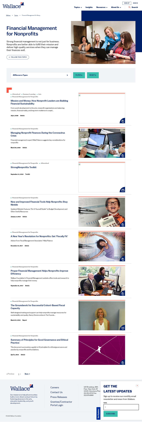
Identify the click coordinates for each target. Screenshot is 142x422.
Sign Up (126, 3)
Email (105, 403)
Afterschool (16, 94)
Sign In (135, 3)
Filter (78, 75)
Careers (54, 387)
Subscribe (110, 414)
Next (27, 374)
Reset (92, 75)
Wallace (8, 15)
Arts (39, 94)
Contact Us (56, 392)
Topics (16, 15)
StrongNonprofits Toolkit (23, 167)
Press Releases (58, 397)
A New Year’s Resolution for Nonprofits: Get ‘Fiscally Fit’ (39, 236)
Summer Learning (29, 94)
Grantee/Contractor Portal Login (61, 404)
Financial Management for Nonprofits (25, 97)
